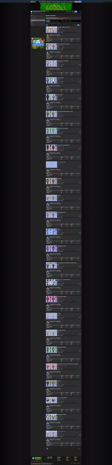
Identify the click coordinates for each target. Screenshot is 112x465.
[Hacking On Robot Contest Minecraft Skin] (51, 349)
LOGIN (76, 1)
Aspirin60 (60, 113)
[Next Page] (51, 25)
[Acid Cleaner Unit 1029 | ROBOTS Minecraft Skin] (51, 63)
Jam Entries (38, 18)
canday (59, 332)
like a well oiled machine (62, 330)
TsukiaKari (60, 281)
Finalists (73, 11)
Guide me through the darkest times (63, 145)
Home (32, 0)
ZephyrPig (60, 416)
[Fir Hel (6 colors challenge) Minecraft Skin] (51, 299)
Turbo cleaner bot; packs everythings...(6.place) (65, 111)
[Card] (78, 25)
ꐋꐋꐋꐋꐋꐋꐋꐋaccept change (62, 212)
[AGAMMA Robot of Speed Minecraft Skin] (51, 248)
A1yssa (59, 399)
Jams (34, 0)
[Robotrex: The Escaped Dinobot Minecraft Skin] (51, 131)
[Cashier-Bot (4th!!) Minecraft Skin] (51, 80)
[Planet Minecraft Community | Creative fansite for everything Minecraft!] (37, 458)
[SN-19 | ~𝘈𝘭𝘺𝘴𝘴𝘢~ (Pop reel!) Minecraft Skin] (51, 400)
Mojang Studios (38, 464)
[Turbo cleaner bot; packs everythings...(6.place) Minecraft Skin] (51, 114)
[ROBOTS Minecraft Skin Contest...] (37, 1)
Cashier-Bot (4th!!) (61, 77)
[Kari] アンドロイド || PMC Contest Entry (64, 279)
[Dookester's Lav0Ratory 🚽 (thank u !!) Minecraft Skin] (51, 29)
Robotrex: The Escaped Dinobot (63, 128)
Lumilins (60, 315)
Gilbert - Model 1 (60, 94)
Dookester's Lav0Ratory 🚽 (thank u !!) (64, 27)
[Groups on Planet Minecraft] (38, 37)
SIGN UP (79, 1)
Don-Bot (59, 380)
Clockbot (59, 195)
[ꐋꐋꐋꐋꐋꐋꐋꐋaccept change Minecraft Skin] (51, 215)
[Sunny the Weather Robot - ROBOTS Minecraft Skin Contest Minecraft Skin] (51, 265)
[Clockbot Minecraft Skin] (51, 198)
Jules (59, 130)
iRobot (59, 229)
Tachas (59, 96)
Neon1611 (60, 298)
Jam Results (38, 20)
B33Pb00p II (60, 178)
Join (75, 11)
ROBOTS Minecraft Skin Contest (38, 0)
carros (59, 214)
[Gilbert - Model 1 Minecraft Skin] (51, 97)
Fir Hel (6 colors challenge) (62, 296)
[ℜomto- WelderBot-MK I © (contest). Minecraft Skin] (51, 46)
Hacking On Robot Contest (62, 347)
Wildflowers (60, 197)
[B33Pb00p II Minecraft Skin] (51, 181)
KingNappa (60, 79)
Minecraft (32, 464)
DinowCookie (60, 180)
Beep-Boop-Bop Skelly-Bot (62, 414)
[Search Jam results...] (71, 20)
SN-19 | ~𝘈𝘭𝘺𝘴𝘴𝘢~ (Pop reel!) (62, 397)
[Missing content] (51, 164)
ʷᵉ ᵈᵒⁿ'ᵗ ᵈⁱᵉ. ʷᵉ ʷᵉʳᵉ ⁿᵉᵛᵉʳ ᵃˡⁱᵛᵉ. (62, 431)
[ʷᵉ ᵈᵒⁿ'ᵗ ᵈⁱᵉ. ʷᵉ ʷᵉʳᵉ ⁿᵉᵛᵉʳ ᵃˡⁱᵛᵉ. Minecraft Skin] (51, 434)
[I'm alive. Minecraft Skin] (51, 316)
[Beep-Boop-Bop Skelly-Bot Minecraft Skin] (51, 417)
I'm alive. (59, 313)
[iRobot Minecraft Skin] (51, 232)
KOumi (59, 433)
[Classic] (80, 25)
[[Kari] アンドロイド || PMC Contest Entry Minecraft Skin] (51, 282)
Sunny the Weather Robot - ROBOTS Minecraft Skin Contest (67, 262)
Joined (38, 23)
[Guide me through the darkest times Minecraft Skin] (51, 147)
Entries (67, 11)
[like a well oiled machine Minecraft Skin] (51, 333)
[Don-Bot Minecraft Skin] (51, 383)
